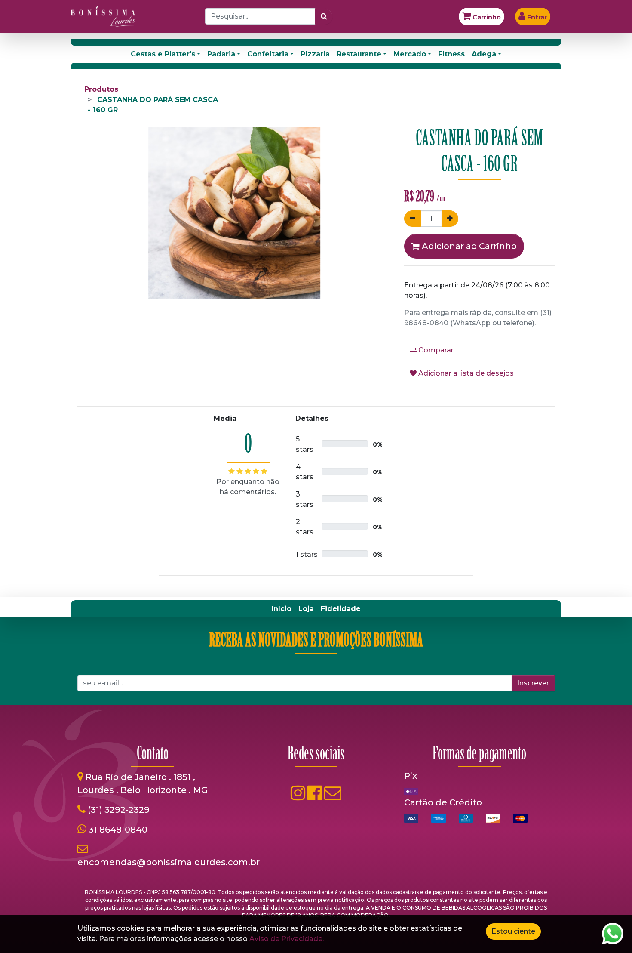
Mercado (409, 54)
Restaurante (359, 54)
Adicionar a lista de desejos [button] (465, 373)
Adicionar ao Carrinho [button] (468, 246)
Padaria (221, 54)
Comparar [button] (435, 350)
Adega (484, 54)
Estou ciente (513, 931)
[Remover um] (412, 218)
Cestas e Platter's (163, 54)
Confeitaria (267, 54)
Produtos (101, 89)
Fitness (451, 54)
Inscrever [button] (533, 683)
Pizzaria (315, 54)
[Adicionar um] (450, 218)
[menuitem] (281, 608)
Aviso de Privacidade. (286, 938)
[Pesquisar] (324, 16)
